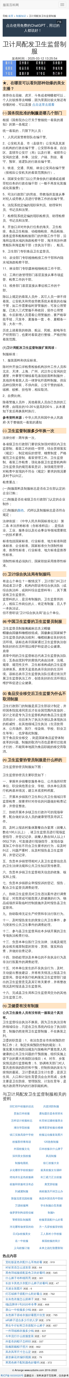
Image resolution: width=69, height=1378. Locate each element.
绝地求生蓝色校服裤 (22, 1177)
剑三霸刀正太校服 (51, 1177)
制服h (51, 1212)
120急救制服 (51, 1141)
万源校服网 (21, 1205)
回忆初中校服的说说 (22, 1106)
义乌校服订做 (22, 1248)
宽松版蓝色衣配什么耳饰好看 (23, 1262)
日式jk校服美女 (22, 1233)
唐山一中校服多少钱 (18, 1310)
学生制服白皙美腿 (51, 1205)
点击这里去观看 (43, 104)
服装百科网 (11, 4)
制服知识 (21, 16)
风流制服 (51, 1156)
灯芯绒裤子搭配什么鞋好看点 (23, 1294)
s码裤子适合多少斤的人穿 (21, 1320)
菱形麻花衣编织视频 (18, 1357)
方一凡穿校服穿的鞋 (51, 1226)
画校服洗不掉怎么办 (51, 1191)
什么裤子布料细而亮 (18, 1278)
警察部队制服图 (21, 1219)
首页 (10, 16)
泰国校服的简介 (51, 1241)
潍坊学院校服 (22, 1127)
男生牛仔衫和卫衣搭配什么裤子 (25, 1325)
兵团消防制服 (51, 1106)
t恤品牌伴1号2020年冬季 (21, 1304)
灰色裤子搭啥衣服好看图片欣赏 (25, 1315)
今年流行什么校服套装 (19, 1336)
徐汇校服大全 (51, 1163)
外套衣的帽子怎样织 (18, 1341)
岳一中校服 (21, 1241)
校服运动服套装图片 (51, 1134)
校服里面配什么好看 (51, 1219)
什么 (58, 693)
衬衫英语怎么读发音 (18, 1267)
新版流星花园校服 (21, 1198)
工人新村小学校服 (51, 1233)
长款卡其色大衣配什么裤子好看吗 (26, 1283)
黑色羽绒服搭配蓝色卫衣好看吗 (25, 1273)
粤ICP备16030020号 (12, 1375)
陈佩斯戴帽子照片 (16, 1347)
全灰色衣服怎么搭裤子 (19, 1299)
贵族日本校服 (22, 1113)
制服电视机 (21, 1163)
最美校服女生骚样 (51, 1170)
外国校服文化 (22, 1149)
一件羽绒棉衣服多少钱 (19, 1331)
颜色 (21, 510)
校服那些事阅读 (21, 1141)
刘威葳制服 (21, 1191)
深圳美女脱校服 (21, 1156)
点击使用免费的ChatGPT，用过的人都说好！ (33, 28)
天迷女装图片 (13, 1288)
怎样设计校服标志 (21, 1120)
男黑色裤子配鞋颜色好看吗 (22, 1362)
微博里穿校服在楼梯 (51, 1127)
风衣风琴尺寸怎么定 (18, 1352)
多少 (35, 430)
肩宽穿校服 (51, 1184)
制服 (35, 113)
